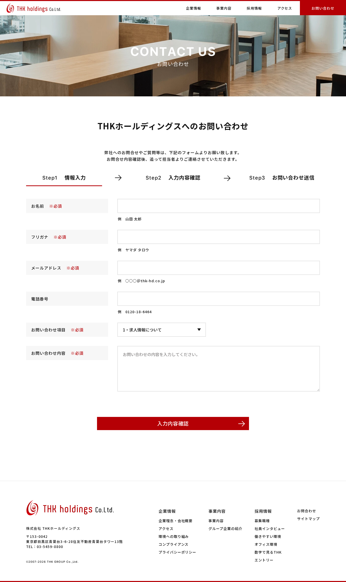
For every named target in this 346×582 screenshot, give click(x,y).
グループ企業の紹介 (225, 528)
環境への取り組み (174, 536)
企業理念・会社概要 (176, 520)
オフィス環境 (266, 544)
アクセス (284, 8)
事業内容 (217, 511)
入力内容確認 (173, 423)
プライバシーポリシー (178, 552)
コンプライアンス (174, 544)
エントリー (264, 560)
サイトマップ (308, 518)
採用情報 (263, 511)
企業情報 (167, 511)
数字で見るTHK (268, 552)
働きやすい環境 (268, 536)
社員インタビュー (270, 528)
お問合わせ (306, 511)
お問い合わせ (323, 8)
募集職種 (262, 520)
